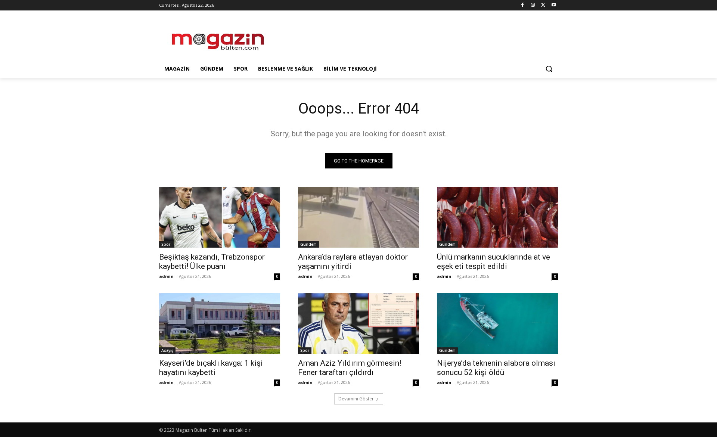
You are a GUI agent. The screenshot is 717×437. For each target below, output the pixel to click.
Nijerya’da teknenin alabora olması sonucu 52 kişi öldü (496, 368)
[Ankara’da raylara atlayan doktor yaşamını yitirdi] (358, 217)
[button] (549, 69)
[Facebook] (522, 5)
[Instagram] (533, 5)
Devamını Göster (356, 399)
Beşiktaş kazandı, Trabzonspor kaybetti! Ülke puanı (212, 261)
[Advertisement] (414, 38)
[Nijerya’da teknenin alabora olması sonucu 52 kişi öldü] (497, 323)
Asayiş (167, 350)
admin (166, 276)
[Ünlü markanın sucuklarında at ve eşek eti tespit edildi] (497, 217)
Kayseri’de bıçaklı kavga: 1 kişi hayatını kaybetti (211, 368)
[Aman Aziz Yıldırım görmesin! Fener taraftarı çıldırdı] (358, 323)
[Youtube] (553, 5)
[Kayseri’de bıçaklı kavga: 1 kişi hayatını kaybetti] (219, 323)
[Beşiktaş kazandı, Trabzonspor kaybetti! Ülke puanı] (219, 217)
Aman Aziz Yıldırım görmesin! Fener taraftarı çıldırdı (349, 368)
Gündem (308, 244)
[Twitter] (543, 5)
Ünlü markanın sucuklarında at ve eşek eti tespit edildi (493, 261)
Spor (165, 244)
